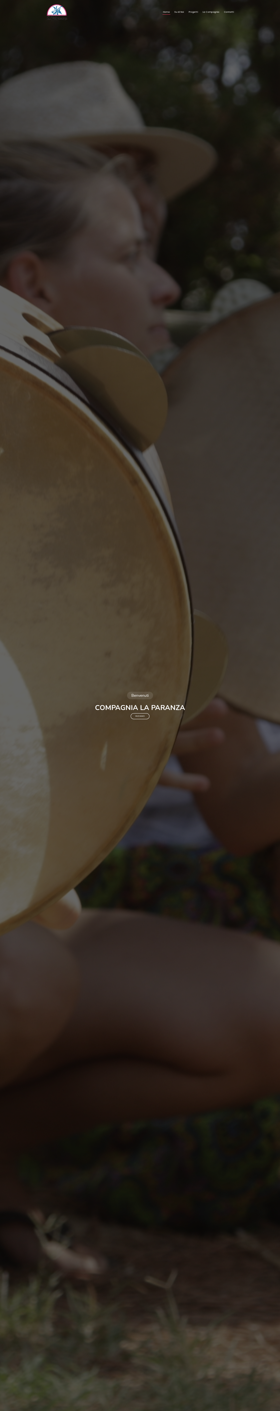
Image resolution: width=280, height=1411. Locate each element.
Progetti (193, 11)
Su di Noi (179, 11)
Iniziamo (140, 716)
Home (166, 11)
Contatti (229, 11)
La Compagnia (211, 11)
